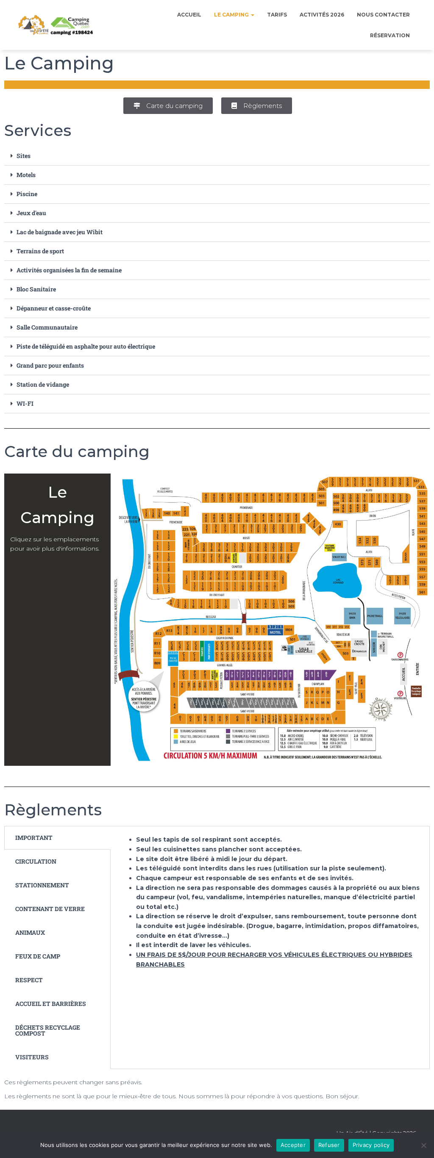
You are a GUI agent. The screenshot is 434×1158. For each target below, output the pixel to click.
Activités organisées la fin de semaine (69, 270)
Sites (24, 156)
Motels (26, 175)
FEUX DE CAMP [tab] (37, 956)
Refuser (329, 1144)
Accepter (293, 1144)
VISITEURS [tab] (32, 1057)
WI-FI (25, 403)
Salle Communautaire (47, 327)
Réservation (390, 35)
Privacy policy (371, 1144)
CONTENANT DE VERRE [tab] (50, 909)
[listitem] (301, 648)
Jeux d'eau (31, 213)
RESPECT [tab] (29, 980)
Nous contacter (383, 14)
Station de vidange (43, 384)
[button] (217, 156)
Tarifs (277, 14)
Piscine (27, 194)
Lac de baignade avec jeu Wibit (60, 232)
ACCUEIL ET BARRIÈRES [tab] (50, 1004)
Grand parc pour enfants (50, 365)
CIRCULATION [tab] (35, 861)
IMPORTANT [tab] (34, 838)
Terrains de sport (40, 251)
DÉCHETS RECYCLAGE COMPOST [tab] (47, 1030)
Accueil (189, 14)
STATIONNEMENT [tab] (42, 885)
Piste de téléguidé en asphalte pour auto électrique (86, 346)
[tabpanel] (270, 908)
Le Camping (232, 14)
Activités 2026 (322, 14)
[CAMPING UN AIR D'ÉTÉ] (55, 25)
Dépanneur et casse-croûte (54, 308)
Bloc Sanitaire (36, 289)
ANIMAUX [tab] (30, 932)
